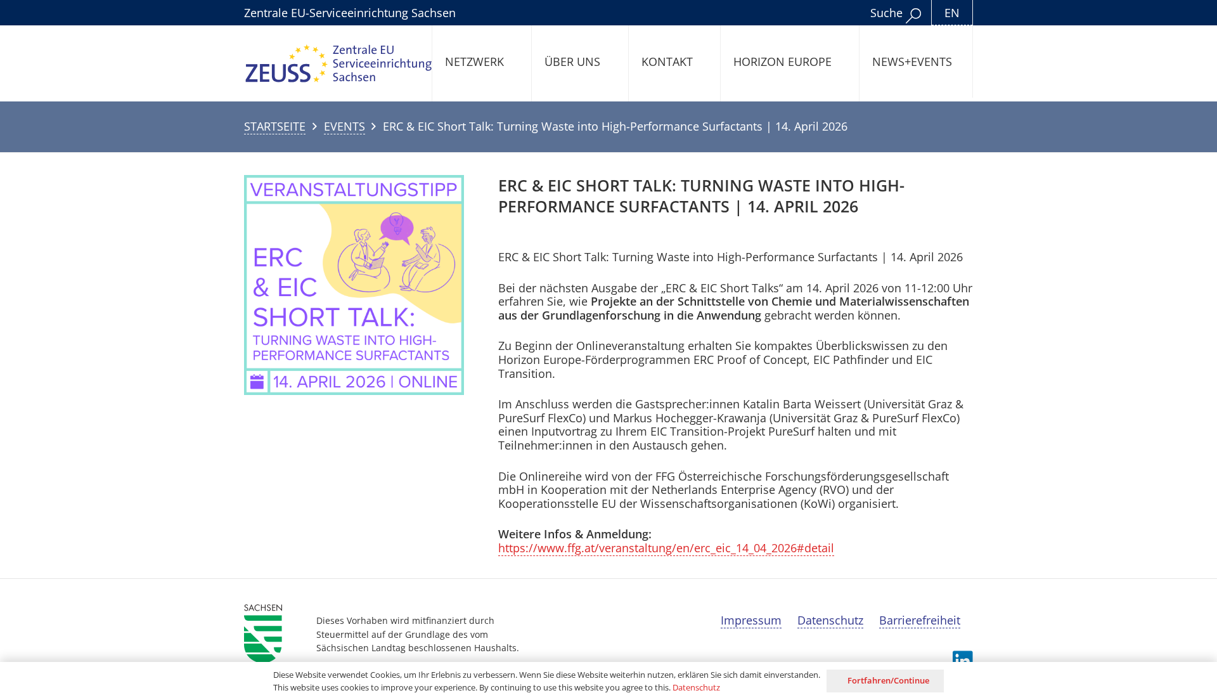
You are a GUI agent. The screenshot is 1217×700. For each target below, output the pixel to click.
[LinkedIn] (963, 661)
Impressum (751, 620)
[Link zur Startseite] (339, 63)
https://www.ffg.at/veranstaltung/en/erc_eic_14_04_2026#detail (666, 547)
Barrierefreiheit (919, 620)
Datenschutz (830, 620)
